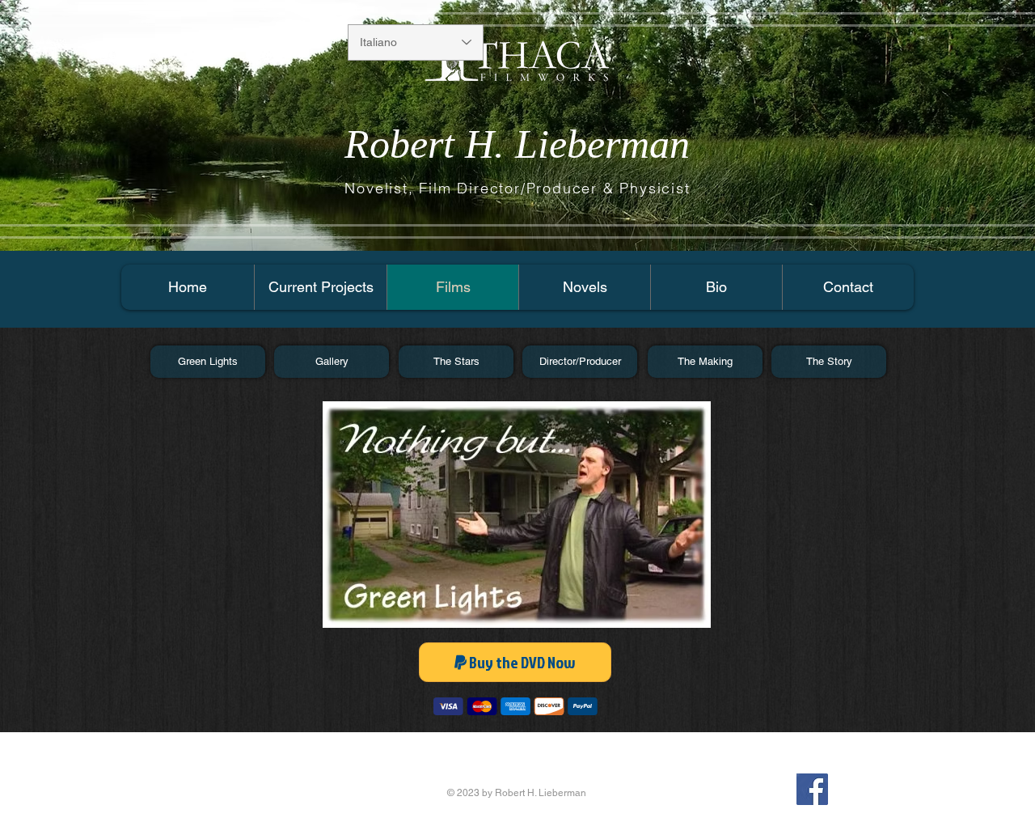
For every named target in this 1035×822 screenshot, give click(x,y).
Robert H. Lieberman (517, 144)
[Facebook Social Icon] (812, 789)
